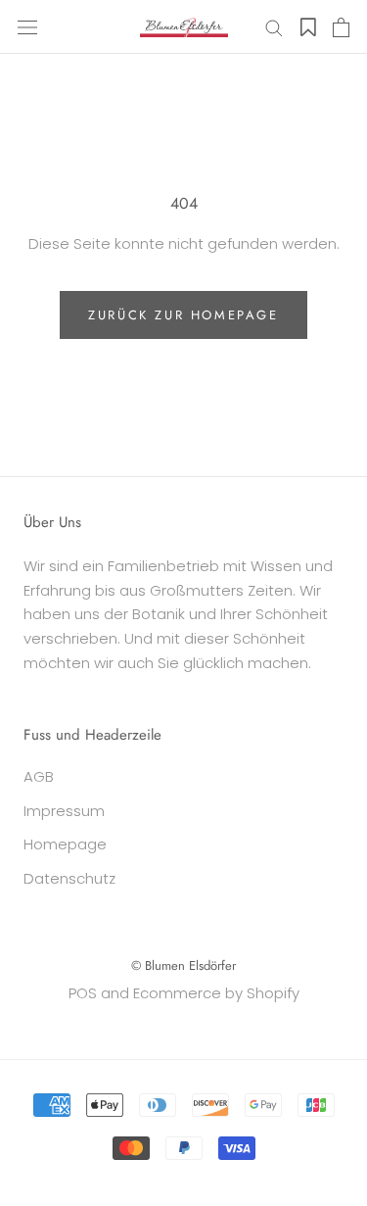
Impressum (64, 810)
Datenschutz (69, 878)
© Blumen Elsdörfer (183, 965)
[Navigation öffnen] (27, 27)
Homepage (65, 844)
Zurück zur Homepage (183, 315)
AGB (38, 776)
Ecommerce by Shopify (216, 993)
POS (83, 993)
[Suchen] (274, 27)
